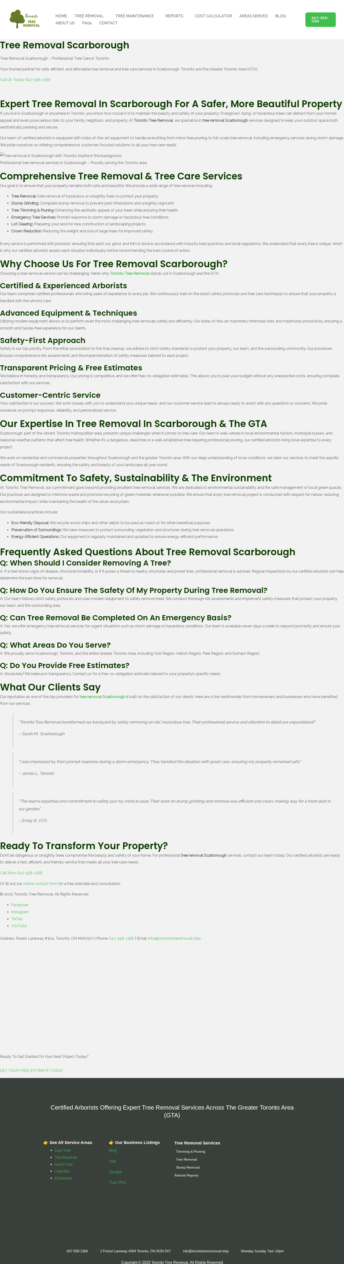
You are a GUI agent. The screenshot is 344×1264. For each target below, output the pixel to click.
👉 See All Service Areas (67, 1142)
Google (115, 1172)
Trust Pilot (117, 1182)
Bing (113, 1150)
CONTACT (108, 23)
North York (64, 1164)
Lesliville (62, 1171)
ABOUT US (65, 23)
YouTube (19, 926)
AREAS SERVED (253, 16)
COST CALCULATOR (213, 16)
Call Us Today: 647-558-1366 (25, 79)
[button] (320, 19)
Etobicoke (63, 1178)
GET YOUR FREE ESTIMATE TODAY (31, 1070)
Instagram (20, 912)
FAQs (87, 23)
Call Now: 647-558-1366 (21, 873)
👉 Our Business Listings (134, 1142)
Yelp (113, 1161)
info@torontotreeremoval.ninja (174, 938)
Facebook (20, 905)
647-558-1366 (121, 938)
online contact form (40, 883)
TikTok (16, 919)
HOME (61, 16)
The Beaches (66, 1157)
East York (63, 1150)
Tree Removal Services (197, 1143)
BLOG (280, 16)
